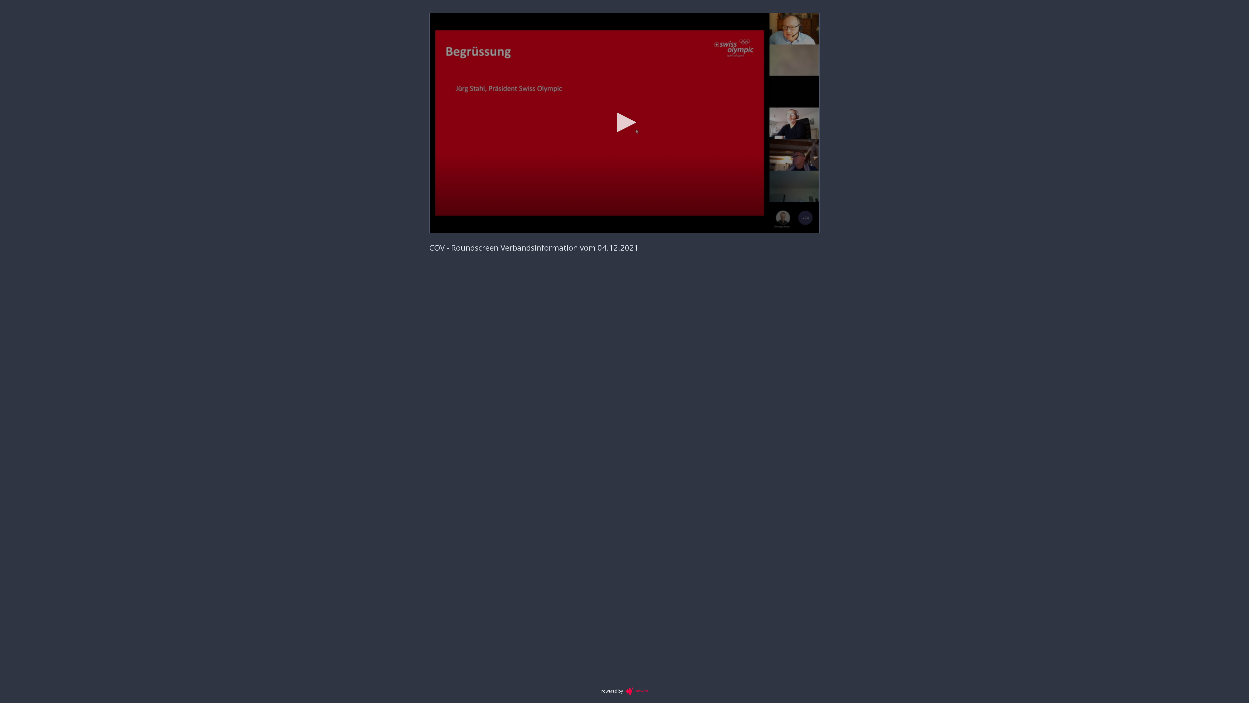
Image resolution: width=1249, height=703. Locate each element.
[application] (624, 123)
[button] (624, 122)
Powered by (612, 691)
